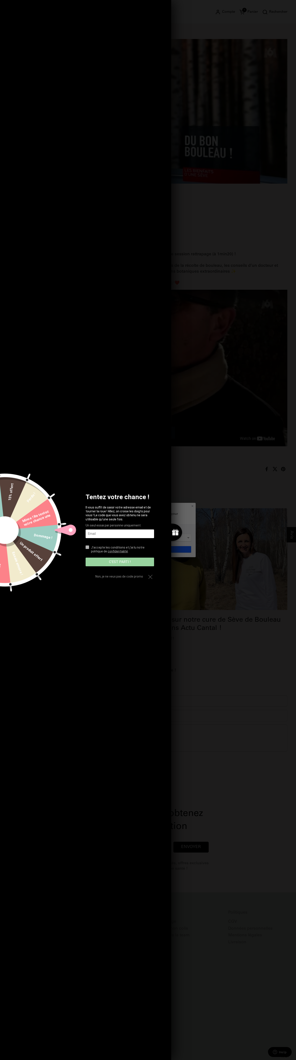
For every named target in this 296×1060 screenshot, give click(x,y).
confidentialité (118, 551)
